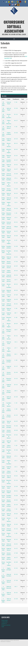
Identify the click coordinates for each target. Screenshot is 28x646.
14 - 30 (15, 132)
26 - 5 (16, 354)
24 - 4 (16, 390)
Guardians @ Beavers (8, 404)
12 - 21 (15, 155)
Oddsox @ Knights (9, 349)
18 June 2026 (3, 374)
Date (3, 99)
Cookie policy (4, 621)
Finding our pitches (5, 625)
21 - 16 (15, 528)
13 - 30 (15, 486)
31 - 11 (15, 335)
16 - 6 (16, 342)
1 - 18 (16, 518)
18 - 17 (15, 120)
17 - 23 (15, 197)
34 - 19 (15, 193)
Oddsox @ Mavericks (8, 122)
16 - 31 (15, 544)
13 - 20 (15, 173)
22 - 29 (15, 266)
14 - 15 (15, 164)
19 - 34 (15, 108)
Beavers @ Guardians (8, 285)
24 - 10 (15, 138)
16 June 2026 (3, 349)
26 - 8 (16, 329)
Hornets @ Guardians (8, 116)
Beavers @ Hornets (9, 145)
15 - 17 (15, 160)
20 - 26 (15, 251)
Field (22, 99)
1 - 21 (16, 213)
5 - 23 (16, 445)
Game (8, 99)
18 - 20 (15, 430)
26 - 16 (15, 275)
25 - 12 (15, 114)
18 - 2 (16, 586)
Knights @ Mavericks (8, 535)
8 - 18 (16, 317)
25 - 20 (15, 396)
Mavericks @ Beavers (8, 436)
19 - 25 (15, 434)
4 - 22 (16, 126)
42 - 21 (15, 303)
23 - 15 (15, 384)
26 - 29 (15, 421)
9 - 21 (16, 102)
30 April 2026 (3, 122)
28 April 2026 (3, 103)
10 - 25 (15, 475)
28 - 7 (16, 313)
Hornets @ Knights (9, 242)
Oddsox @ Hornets (9, 337)
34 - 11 (15, 491)
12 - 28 (15, 246)
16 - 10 (15, 299)
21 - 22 (15, 182)
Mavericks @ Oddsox (8, 319)
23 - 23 (15, 574)
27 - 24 (15, 294)
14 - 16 (15, 208)
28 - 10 (15, 290)
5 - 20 (16, 409)
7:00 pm (16, 226)
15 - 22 (15, 524)
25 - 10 (15, 504)
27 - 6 (16, 178)
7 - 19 (16, 509)
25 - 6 (16, 466)
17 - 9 (16, 217)
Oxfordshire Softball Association (14, 26)
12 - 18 (15, 598)
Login (2, 626)
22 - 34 (15, 372)
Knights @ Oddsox (9, 204)
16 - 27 (15, 169)
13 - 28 (15, 188)
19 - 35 (15, 568)
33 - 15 (15, 222)
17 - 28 (15, 553)
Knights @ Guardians (8, 462)
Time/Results (16, 99)
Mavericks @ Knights (8, 151)
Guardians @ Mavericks (8, 252)
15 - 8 (16, 202)
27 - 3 (16, 456)
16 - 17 (15, 231)
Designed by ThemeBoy (6, 641)
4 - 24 (16, 308)
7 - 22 (16, 471)
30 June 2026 (3, 398)
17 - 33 (15, 261)
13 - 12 (15, 378)
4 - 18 (16, 533)
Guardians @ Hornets (8, 451)
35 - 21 (15, 592)
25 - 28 (15, 562)
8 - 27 (16, 240)
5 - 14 (16, 403)
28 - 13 (15, 284)
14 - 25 (15, 257)
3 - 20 (16, 360)
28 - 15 (15, 143)
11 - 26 (15, 425)
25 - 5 (16, 460)
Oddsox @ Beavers (9, 184)
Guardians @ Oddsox (8, 563)
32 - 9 (16, 441)
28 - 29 (15, 149)
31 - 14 (15, 480)
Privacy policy (4, 620)
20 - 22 (15, 513)
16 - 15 (15, 548)
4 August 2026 (3, 570)
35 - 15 (15, 539)
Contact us (4, 623)
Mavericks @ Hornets (8, 482)
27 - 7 (16, 348)
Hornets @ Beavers (9, 519)
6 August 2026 (3, 588)
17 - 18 (15, 580)
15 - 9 (16, 279)
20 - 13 (15, 270)
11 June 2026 (3, 325)
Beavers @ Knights (9, 325)
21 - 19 (15, 415)
